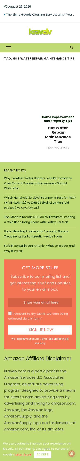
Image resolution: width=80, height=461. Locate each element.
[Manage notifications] (71, 453)
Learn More (23, 454)
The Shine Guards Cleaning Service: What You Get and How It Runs (41, 15)
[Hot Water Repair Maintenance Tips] (22, 132)
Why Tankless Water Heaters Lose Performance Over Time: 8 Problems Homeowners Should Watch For (38, 183)
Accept (43, 454)
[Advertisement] (40, 87)
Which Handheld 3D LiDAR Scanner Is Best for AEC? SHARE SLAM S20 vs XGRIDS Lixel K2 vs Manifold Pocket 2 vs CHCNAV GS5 (40, 203)
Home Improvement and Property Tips (58, 119)
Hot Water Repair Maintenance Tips (58, 134)
